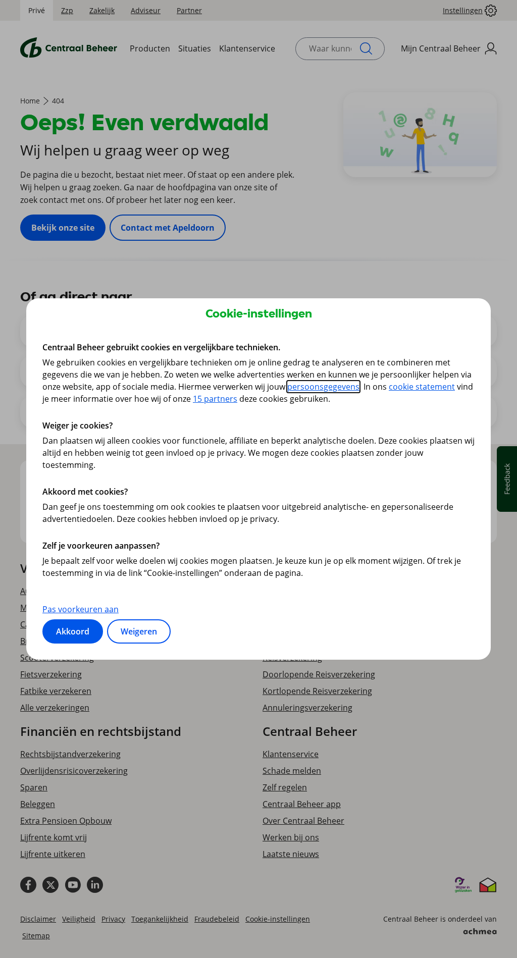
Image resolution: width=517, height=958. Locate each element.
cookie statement (422, 386)
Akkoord (72, 631)
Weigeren (139, 631)
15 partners (215, 398)
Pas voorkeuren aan (80, 609)
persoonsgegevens (323, 386)
